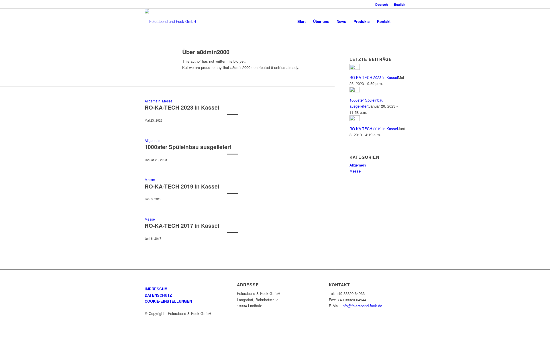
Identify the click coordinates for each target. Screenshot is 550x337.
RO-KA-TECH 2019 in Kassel (182, 186)
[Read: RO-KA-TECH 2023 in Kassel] (354, 68)
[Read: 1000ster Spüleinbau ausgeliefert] (354, 91)
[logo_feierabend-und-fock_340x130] (170, 21)
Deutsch (381, 4)
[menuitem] (381, 4)
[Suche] (399, 21)
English (399, 4)
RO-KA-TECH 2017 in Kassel (182, 225)
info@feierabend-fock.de (362, 305)
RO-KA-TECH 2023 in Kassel (182, 107)
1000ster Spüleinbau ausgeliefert (188, 147)
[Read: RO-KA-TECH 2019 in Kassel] (354, 119)
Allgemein (152, 101)
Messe (167, 101)
